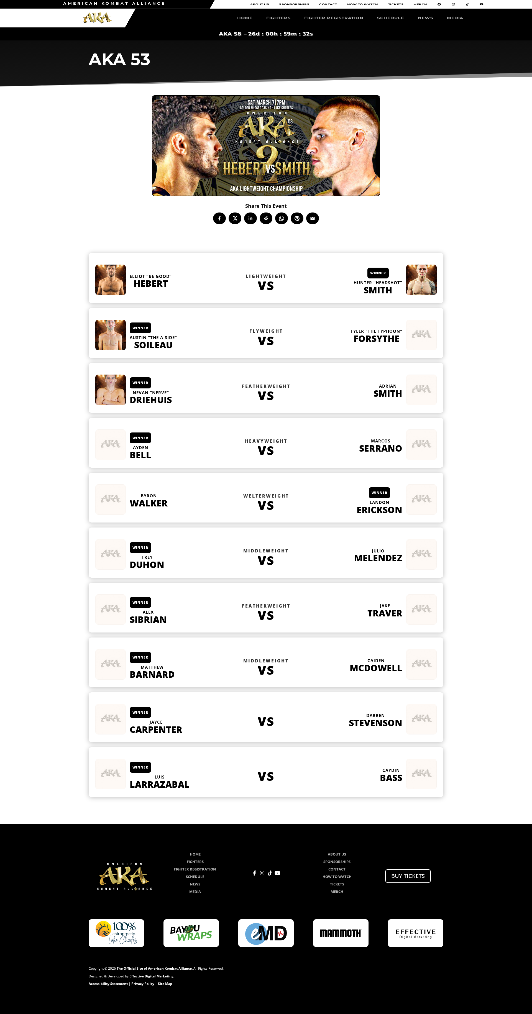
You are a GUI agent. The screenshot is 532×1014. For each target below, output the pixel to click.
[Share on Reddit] (266, 218)
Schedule (390, 18)
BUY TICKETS (408, 876)
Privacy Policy (142, 983)
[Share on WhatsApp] (281, 218)
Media (455, 18)
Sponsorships (294, 4)
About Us (259, 4)
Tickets (396, 4)
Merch (420, 4)
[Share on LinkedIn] (250, 218)
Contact (328, 4)
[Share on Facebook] (219, 218)
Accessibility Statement (108, 983)
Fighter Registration (333, 18)
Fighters (278, 18)
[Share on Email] (312, 218)
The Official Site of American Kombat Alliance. (155, 968)
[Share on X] (235, 218)
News (425, 18)
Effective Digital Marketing (151, 976)
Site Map (165, 983)
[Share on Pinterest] (297, 218)
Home (244, 18)
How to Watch (362, 4)
